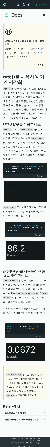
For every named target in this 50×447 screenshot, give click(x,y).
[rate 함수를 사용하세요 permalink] (42, 124)
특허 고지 (29, 440)
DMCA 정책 (29, 438)
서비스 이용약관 (21, 438)
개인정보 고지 (36, 438)
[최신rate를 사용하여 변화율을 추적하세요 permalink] (30, 275)
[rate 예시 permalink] (21, 406)
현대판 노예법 (36, 440)
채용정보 (14, 438)
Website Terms (22, 440)
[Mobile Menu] (44, 15)
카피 (41, 176)
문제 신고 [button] (39, 65)
